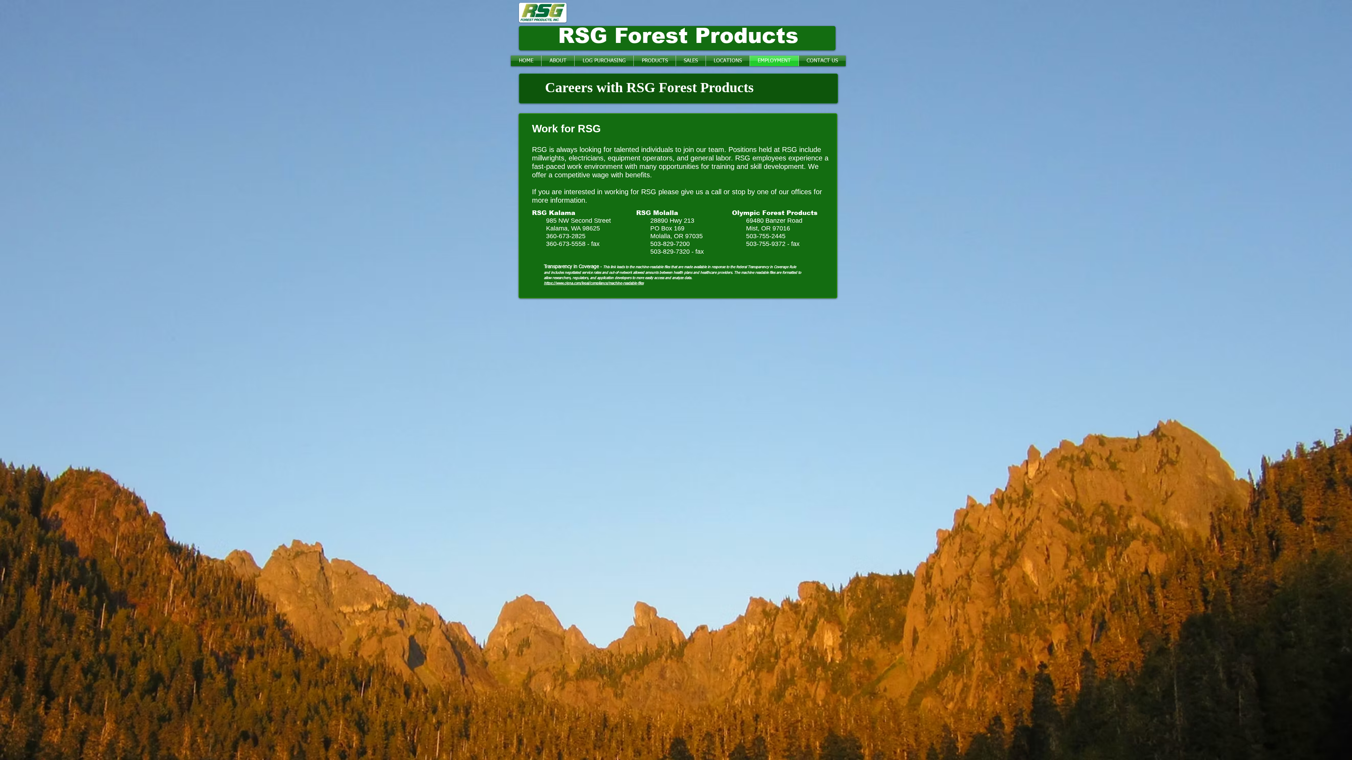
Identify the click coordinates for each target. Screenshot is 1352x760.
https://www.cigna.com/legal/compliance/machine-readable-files (594, 283)
